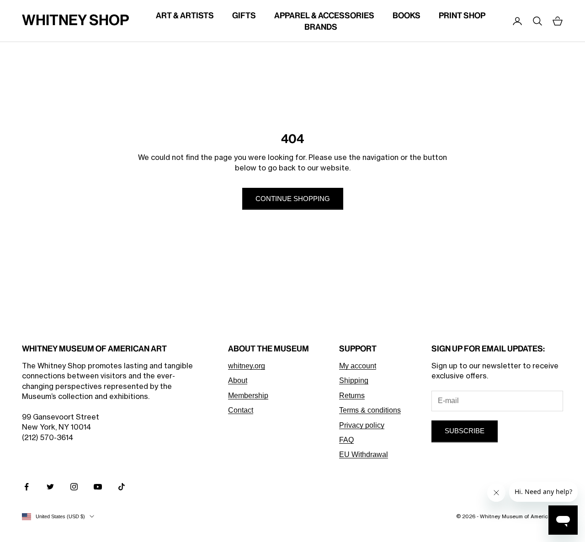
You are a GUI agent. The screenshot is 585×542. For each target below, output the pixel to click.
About (237, 380)
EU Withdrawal (363, 454)
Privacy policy (361, 425)
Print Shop (462, 15)
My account (357, 366)
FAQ (346, 440)
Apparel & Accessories (324, 15)
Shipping (353, 380)
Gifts (244, 15)
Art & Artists (185, 15)
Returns (352, 395)
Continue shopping (292, 198)
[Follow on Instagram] (74, 486)
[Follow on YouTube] (97, 486)
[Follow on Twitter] (50, 486)
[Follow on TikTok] (121, 486)
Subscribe (464, 431)
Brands (320, 26)
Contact (240, 410)
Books (406, 15)
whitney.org (246, 366)
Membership (248, 395)
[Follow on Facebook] (26, 486)
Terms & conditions (370, 410)
